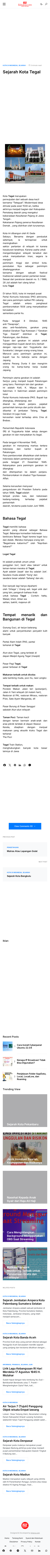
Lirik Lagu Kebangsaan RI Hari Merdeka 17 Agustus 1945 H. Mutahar (22, 1372)
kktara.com (35, 1533)
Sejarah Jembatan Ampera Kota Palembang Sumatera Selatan (24, 1302)
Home (7, 1538)
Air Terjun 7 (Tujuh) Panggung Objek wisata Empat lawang (22, 1408)
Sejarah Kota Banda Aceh (19, 1337)
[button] (4, 4)
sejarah (22, 65)
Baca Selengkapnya (15, 1323)
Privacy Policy (26, 1542)
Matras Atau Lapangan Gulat (22, 851)
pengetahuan (12, 847)
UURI (30, 1365)
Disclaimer (14, 1542)
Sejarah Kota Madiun (16, 1474)
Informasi (7, 1365)
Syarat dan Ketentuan (34, 1538)
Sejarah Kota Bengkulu (19, 876)
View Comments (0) (23, 826)
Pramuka (16, 1365)
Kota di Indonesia (10, 65)
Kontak (38, 1542)
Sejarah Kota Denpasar (18, 1440)
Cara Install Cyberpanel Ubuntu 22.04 (29, 1046)
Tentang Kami (17, 1538)
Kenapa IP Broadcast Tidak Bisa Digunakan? (31, 1061)
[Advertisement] (25, 39)
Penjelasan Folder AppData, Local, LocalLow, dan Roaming (31, 1076)
